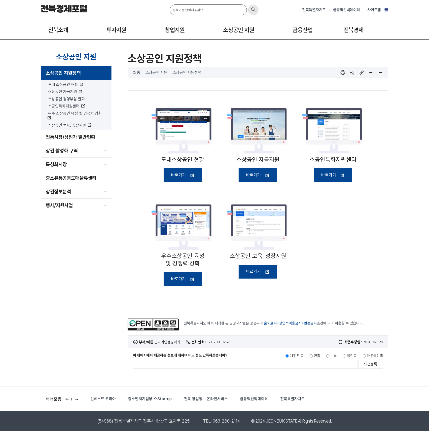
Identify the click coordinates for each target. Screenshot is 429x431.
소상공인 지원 (238, 30)
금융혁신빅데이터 (346, 9)
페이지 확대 (371, 72)
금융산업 (303, 30)
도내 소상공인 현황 (63, 84)
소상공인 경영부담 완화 (66, 99)
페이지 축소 (380, 72)
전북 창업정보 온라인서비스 (206, 398)
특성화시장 (56, 164)
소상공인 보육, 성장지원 (67, 125)
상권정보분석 (58, 192)
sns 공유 (352, 72)
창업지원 (175, 30)
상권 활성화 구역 (62, 151)
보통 (333, 356)
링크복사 (361, 72)
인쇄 (342, 72)
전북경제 (353, 30)
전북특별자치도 (314, 9)
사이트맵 (374, 9)
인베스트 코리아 (103, 398)
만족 (317, 356)
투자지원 (116, 30)
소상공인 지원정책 (63, 73)
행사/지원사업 (59, 205)
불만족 (352, 356)
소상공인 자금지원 (62, 91)
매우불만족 (375, 356)
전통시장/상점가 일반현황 (70, 137)
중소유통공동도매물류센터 (71, 178)
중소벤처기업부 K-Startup (150, 398)
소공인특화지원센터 (63, 106)
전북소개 (58, 30)
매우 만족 (297, 356)
